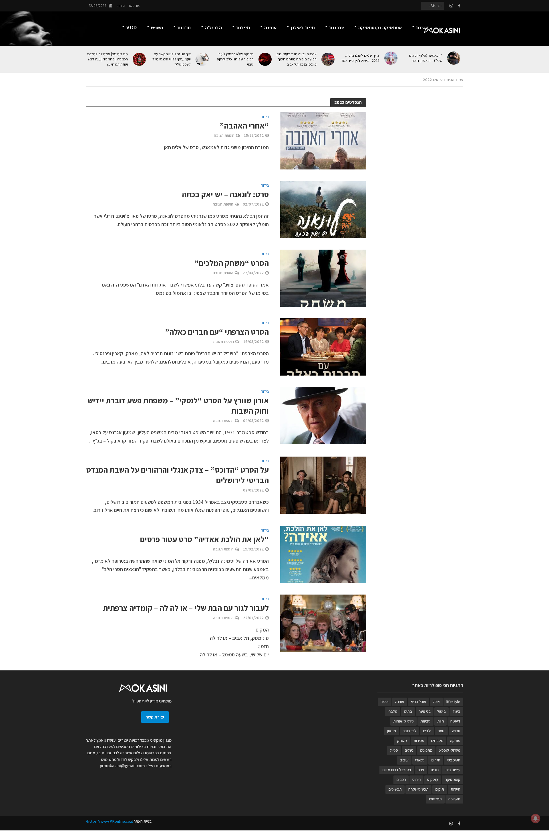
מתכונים (426, 750)
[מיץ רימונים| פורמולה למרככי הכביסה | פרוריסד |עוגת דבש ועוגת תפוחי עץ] (140, 59)
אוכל (436, 701)
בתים (408, 711)
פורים (435, 769)
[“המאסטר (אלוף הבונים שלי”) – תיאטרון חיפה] (454, 58)
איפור (385, 701)
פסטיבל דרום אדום (396, 769)
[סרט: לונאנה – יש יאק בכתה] (323, 209)
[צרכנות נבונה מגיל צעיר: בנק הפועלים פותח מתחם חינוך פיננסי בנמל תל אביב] (328, 59)
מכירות (418, 740)
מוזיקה (455, 740)
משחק (402, 740)
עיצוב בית (452, 769)
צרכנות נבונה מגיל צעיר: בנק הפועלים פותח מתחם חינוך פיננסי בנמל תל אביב (297, 59)
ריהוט (416, 779)
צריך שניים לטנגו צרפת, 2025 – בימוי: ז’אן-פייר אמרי (360, 58)
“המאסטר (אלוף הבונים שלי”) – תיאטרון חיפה (425, 58)
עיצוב (404, 760)
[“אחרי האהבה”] (323, 140)
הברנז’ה (213, 27)
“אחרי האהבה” (244, 126)
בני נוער (425, 711)
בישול (441, 711)
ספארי (420, 760)
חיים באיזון (303, 27)
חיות (440, 721)
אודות (121, 5)
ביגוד (456, 711)
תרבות (184, 27)
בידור (265, 117)
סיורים (435, 760)
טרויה (456, 730)
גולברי (392, 711)
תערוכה (454, 799)
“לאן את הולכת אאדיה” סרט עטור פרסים (204, 539)
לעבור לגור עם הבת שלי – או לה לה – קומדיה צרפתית (186, 608)
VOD (131, 27)
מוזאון (391, 730)
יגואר (441, 730)
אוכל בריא (418, 701)
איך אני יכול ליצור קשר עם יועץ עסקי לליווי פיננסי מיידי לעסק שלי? (171, 59)
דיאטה (455, 721)
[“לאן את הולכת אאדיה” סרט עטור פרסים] (323, 554)
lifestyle (453, 701)
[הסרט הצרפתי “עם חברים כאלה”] (323, 346)
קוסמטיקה (452, 779)
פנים (420, 769)
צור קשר (134, 5)
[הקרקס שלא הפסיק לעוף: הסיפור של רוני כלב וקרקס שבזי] (265, 59)
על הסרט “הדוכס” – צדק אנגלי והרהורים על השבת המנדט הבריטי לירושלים (177, 475)
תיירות (243, 27)
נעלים (409, 750)
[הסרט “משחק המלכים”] (323, 278)
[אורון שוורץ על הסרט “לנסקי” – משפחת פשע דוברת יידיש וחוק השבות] (323, 415)
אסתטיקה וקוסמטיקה (380, 27)
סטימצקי (453, 760)
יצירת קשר (155, 717)
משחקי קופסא (449, 750)
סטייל (394, 750)
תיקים (439, 789)
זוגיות (422, 27)
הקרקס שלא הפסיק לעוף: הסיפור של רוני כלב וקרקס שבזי (235, 59)
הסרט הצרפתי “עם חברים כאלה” (217, 332)
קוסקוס (432, 779)
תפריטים (435, 799)
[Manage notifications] (535, 818)
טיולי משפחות (403, 721)
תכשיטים (395, 789)
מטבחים (437, 740)
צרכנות (336, 27)
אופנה (270, 27)
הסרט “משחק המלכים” (231, 263)
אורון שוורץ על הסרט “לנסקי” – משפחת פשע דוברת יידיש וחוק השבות (178, 405)
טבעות (425, 721)
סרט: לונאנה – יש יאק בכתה (225, 194)
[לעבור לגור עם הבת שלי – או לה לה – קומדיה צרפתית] (323, 622)
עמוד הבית (454, 79)
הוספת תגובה (224, 135)
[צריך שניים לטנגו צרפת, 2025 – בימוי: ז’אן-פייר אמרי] (391, 58)
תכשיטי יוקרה (418, 789)
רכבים (401, 779)
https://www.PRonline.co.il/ (109, 821)
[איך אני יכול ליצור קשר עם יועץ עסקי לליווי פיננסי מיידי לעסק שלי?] (202, 59)
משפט (157, 27)
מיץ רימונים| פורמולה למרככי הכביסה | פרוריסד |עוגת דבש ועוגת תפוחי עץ (107, 59)
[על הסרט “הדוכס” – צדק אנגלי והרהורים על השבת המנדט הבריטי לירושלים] (323, 484)
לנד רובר (409, 730)
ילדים (427, 730)
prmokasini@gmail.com (122, 765)
